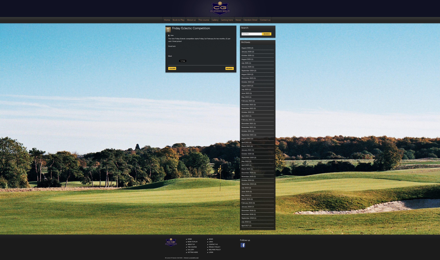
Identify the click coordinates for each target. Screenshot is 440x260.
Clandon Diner (250, 20)
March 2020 (246, 169)
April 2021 (245, 142)
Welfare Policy (215, 249)
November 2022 (247, 108)
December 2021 (247, 123)
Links (211, 242)
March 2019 (246, 199)
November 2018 (247, 214)
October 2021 (247, 131)
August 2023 (246, 86)
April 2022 (245, 116)
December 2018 (247, 210)
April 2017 (245, 226)
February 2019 (247, 203)
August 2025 (246, 59)
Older (172, 68)
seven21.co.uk (194, 258)
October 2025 (247, 55)
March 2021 (246, 146)
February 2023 (247, 101)
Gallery (215, 20)
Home (167, 20)
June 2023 (245, 93)
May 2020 (245, 161)
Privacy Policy (214, 247)
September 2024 (248, 71)
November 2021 (247, 127)
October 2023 (247, 82)
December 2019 (247, 173)
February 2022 (247, 120)
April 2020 (245, 165)
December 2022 (247, 105)
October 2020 (247, 154)
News (238, 20)
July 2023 (245, 89)
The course (203, 20)
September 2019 (248, 184)
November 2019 (247, 176)
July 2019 (245, 188)
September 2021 (248, 135)
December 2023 (247, 78)
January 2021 (247, 150)
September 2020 (248, 157)
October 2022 (247, 112)
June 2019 (245, 192)
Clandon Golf (220, 8)
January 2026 (247, 52)
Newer (230, 68)
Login (211, 252)
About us (191, 20)
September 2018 (248, 218)
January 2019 (247, 207)
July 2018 (245, 222)
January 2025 (247, 67)
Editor (172, 35)
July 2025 (245, 63)
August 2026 (246, 48)
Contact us (265, 20)
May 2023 (245, 97)
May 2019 (245, 195)
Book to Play (178, 20)
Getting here (227, 20)
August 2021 (246, 139)
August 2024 (246, 74)
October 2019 (247, 180)
